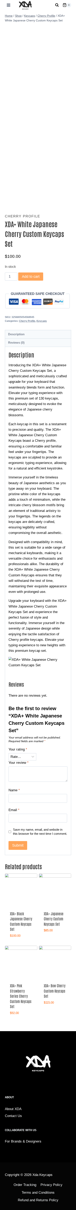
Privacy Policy (51, 1185)
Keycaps (41, 321)
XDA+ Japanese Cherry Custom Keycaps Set (53, 918)
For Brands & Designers (23, 1141)
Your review (19, 763)
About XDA (13, 1109)
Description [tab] (16, 334)
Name (14, 790)
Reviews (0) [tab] (16, 342)
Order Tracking (25, 1185)
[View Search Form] (57, 5)
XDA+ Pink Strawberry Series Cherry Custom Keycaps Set (20, 996)
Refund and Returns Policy (38, 1200)
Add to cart (31, 277)
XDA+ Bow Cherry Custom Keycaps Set (54, 990)
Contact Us (13, 1116)
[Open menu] (8, 5)
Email (14, 810)
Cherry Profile (22, 216)
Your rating (18, 749)
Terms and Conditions (38, 1193)
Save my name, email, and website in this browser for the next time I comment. (40, 831)
